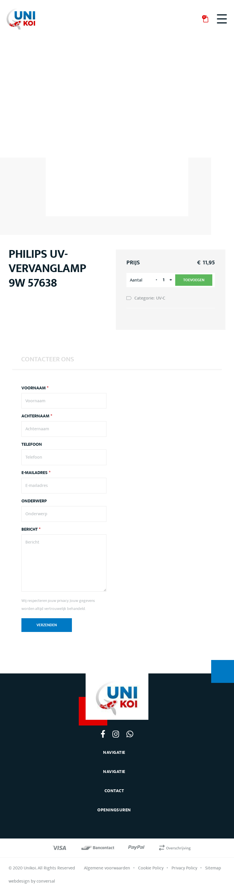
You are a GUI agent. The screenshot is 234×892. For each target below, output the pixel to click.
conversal (46, 881)
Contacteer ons (47, 359)
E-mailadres (36, 473)
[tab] (47, 359)
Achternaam (36, 416)
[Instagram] (115, 734)
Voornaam (35, 388)
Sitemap (213, 868)
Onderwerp (34, 501)
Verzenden (47, 625)
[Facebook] (103, 734)
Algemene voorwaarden (107, 868)
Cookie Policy (151, 868)
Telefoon (31, 444)
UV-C (160, 298)
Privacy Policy (184, 868)
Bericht (31, 529)
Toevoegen (193, 280)
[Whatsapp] (129, 734)
